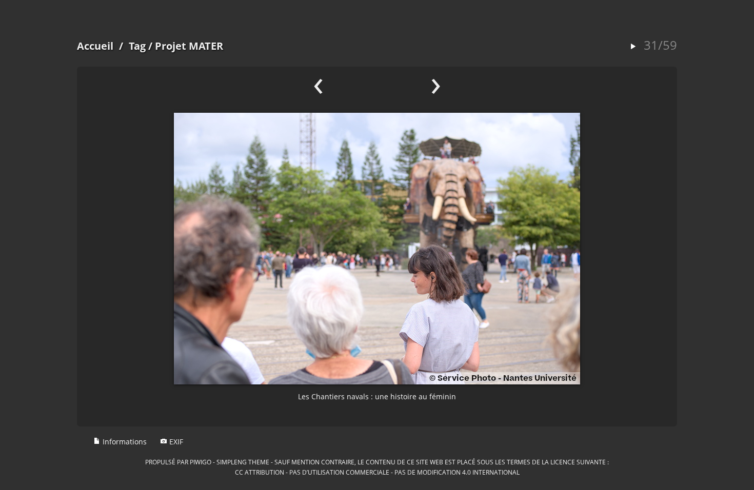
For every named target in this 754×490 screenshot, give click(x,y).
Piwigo (200, 462)
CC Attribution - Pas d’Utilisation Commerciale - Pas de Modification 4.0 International (377, 472)
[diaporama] (633, 47)
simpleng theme (242, 462)
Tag (137, 46)
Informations (124, 441)
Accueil (95, 46)
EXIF (175, 441)
